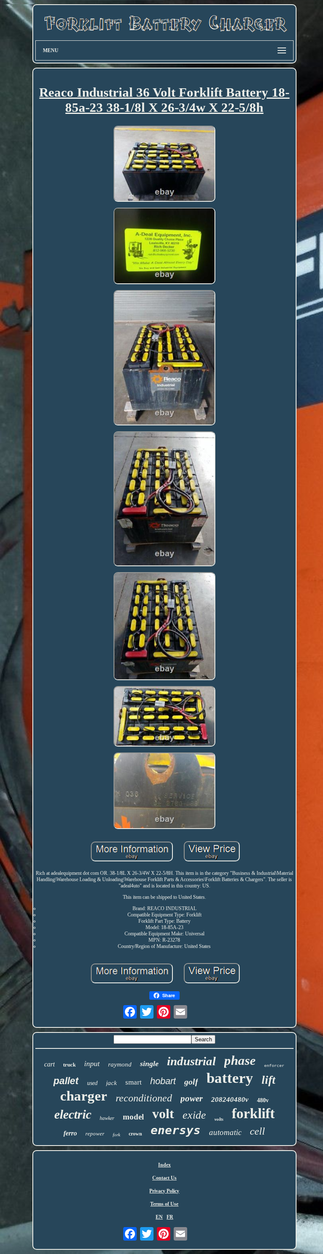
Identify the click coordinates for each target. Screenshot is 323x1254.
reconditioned (144, 1098)
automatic (225, 1132)
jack (111, 1083)
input (92, 1063)
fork (116, 1134)
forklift (253, 1113)
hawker (107, 1118)
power (191, 1098)
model (133, 1116)
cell (257, 1131)
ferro (70, 1133)
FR (170, 1217)
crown (135, 1134)
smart (133, 1082)
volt (163, 1113)
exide (194, 1115)
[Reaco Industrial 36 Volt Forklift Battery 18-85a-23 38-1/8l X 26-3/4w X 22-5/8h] (164, 165)
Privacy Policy (164, 1191)
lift (268, 1080)
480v (263, 1100)
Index (164, 1165)
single (149, 1063)
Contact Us (164, 1178)
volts (218, 1119)
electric (72, 1114)
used (92, 1083)
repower (94, 1133)
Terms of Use (164, 1204)
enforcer (274, 1066)
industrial (191, 1061)
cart (49, 1064)
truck (69, 1064)
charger (83, 1096)
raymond (120, 1064)
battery (230, 1078)
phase (240, 1060)
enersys (176, 1130)
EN (159, 1217)
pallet (66, 1080)
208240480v (230, 1100)
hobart (163, 1081)
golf (191, 1081)
